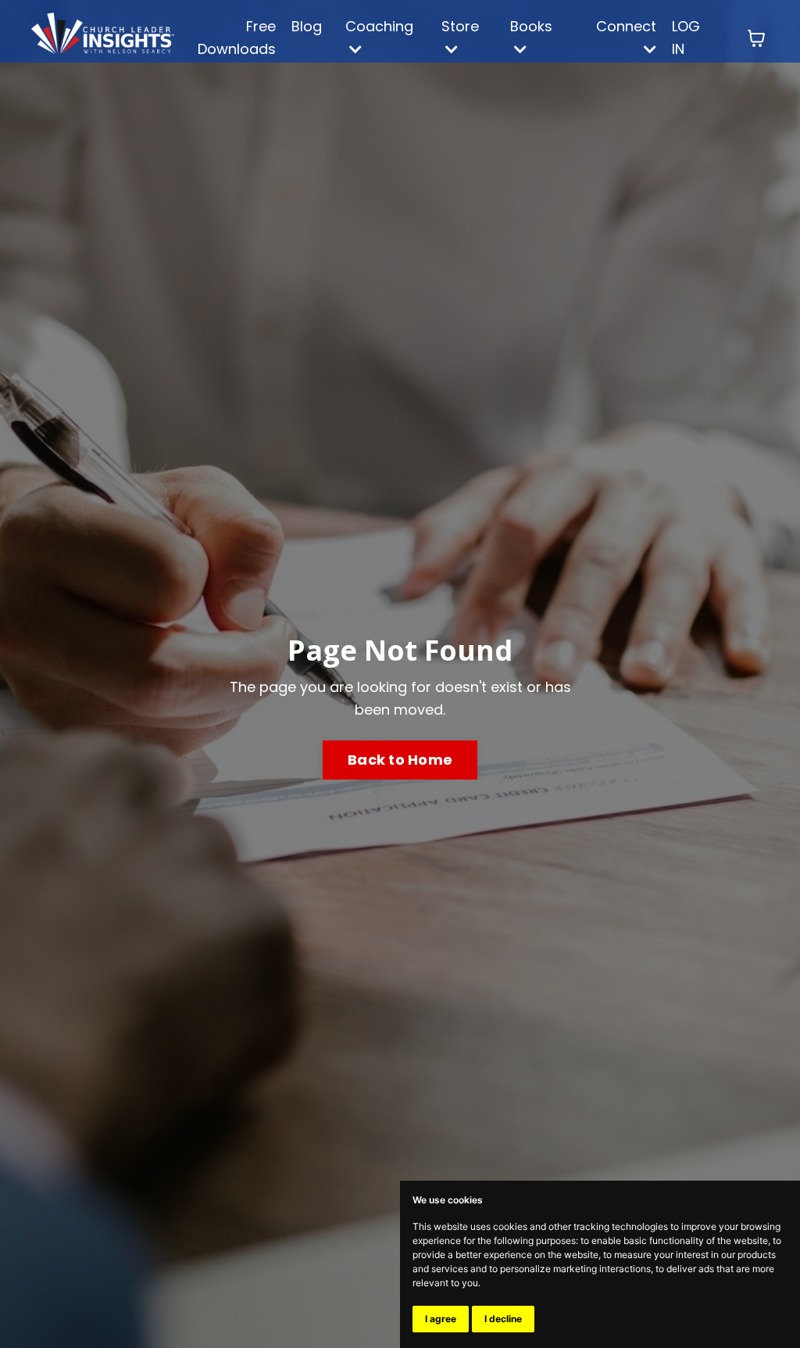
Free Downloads (237, 37)
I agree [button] (440, 1319)
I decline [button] (503, 1319)
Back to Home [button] (400, 759)
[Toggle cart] (756, 38)
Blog (306, 26)
